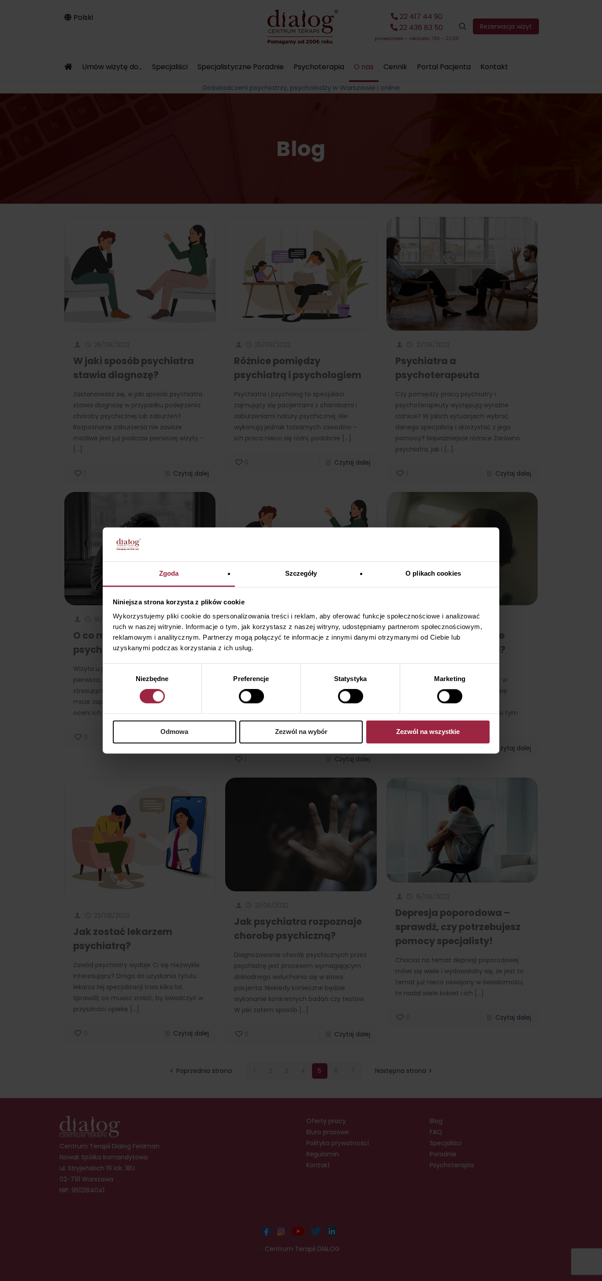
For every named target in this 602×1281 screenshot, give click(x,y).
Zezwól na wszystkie (428, 731)
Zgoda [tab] (169, 573)
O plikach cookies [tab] (433, 573)
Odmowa (174, 731)
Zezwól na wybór (301, 731)
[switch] (251, 696)
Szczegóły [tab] (301, 573)
